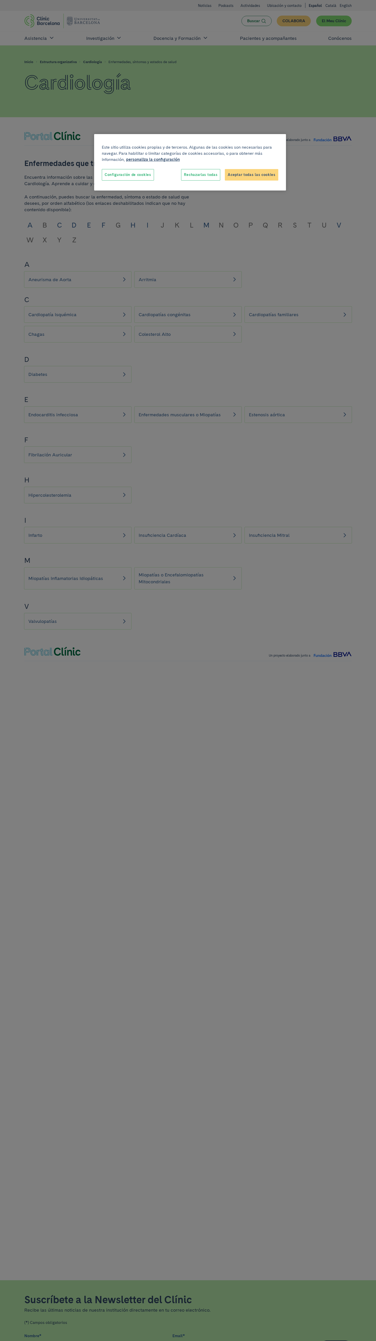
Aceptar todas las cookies (251, 175)
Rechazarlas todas (200, 175)
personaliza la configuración (153, 159)
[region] (190, 162)
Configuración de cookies (128, 175)
